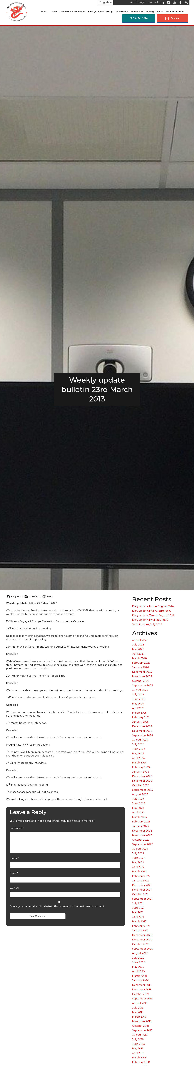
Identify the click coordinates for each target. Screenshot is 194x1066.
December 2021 (141, 885)
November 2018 (142, 1021)
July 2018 (138, 1039)
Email (14, 873)
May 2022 (138, 862)
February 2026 (141, 662)
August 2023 (140, 794)
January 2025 (140, 721)
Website (15, 888)
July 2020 (138, 957)
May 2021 (137, 912)
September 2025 (142, 685)
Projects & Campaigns (72, 11)
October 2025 (140, 681)
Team (53, 11)
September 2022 (142, 844)
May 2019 (137, 1012)
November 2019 (141, 989)
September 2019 (142, 998)
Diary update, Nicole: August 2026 (153, 606)
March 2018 (139, 1057)
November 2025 (142, 676)
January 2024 (140, 771)
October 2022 (140, 839)
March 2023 (139, 817)
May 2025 (138, 703)
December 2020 (142, 935)
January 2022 (140, 880)
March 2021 (139, 921)
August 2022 (140, 848)
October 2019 (140, 994)
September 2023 (142, 789)
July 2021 (138, 903)
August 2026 (140, 640)
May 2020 (138, 966)
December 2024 (142, 726)
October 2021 (140, 894)
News (160, 11)
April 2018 (138, 1053)
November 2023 (142, 780)
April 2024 (138, 758)
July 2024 (138, 744)
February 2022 (141, 876)
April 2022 (138, 867)
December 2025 (142, 671)
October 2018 (140, 1025)
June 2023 (138, 803)
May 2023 (138, 808)
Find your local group (100, 11)
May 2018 (138, 1048)
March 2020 (139, 975)
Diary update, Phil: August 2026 (151, 610)
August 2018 (140, 1034)
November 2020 (142, 939)
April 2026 (138, 653)
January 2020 (140, 980)
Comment (17, 828)
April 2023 (138, 812)
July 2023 (138, 798)
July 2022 (138, 853)
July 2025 (138, 694)
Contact (153, 2)
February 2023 (141, 821)
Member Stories (175, 11)
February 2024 (141, 767)
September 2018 (142, 1030)
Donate (175, 18)
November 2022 (142, 835)
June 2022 (138, 857)
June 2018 (138, 1044)
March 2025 (139, 712)
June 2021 (138, 907)
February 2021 (141, 926)
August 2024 (140, 740)
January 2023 (140, 826)
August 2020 (140, 953)
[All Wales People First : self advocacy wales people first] (16, 11)
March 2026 (139, 658)
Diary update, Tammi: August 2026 (153, 615)
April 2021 (138, 916)
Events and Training (142, 11)
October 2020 (140, 944)
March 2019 (139, 1016)
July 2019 (138, 1007)
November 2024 (142, 730)
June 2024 (138, 749)
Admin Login (138, 2)
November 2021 (141, 889)
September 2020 (142, 948)
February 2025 (141, 717)
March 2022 (139, 871)
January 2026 (140, 667)
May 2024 (138, 753)
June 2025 (138, 699)
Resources (121, 11)
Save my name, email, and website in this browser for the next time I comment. (57, 906)
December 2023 (142, 776)
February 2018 (141, 1062)
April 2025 (138, 708)
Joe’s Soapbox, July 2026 (147, 624)
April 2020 (138, 971)
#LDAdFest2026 (139, 18)
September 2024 (142, 735)
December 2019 (141, 985)
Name (14, 858)
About (43, 11)
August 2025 (140, 690)
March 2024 (139, 762)
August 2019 (139, 1003)
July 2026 (138, 644)
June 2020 (138, 962)
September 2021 (142, 898)
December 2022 (142, 830)
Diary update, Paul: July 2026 (150, 620)
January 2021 (140, 930)
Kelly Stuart (17, 596)
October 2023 (140, 785)
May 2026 (138, 649)
